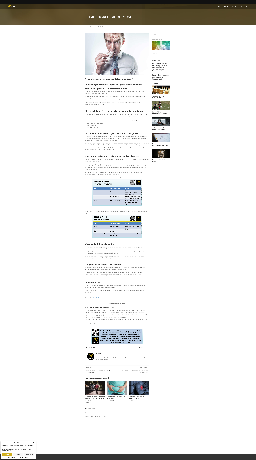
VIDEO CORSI (234, 6)
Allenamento (157, 63)
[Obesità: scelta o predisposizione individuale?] (117, 388)
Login (248, 2)
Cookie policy (10, 457)
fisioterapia (154, 73)
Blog (91, 26)
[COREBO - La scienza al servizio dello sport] (11, 6)
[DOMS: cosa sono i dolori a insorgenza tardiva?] (139, 388)
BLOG (241, 6)
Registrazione (243, 2)
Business (162, 67)
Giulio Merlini (96, 298)
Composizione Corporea (158, 69)
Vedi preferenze (29, 454)
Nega (18, 454)
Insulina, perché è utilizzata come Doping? (98, 370)
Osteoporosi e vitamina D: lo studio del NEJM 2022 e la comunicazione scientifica (95, 398)
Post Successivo (144, 367)
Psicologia (167, 75)
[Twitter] (148, 348)
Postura (164, 75)
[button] (33, 442)
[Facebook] (145, 348)
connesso (93, 416)
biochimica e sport (92, 347)
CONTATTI (247, 6)
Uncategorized (157, 79)
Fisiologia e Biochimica (100, 26)
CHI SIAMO (226, 6)
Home (86, 26)
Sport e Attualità (157, 77)
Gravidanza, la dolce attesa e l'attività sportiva (135, 370)
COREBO (219, 6)
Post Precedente (90, 367)
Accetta (7, 454)
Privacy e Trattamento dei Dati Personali (20, 457)
